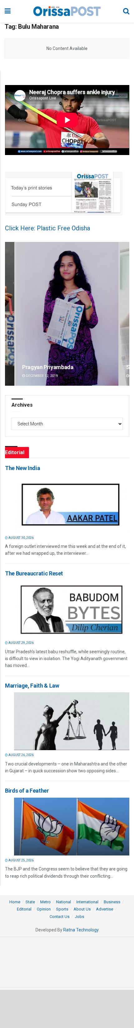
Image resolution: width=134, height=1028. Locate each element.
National (63, 902)
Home (14, 902)
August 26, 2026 (21, 755)
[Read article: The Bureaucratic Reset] (71, 609)
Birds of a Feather (27, 790)
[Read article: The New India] (71, 504)
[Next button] (124, 314)
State (30, 902)
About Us (82, 909)
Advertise (104, 909)
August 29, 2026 (21, 642)
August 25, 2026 (21, 860)
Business (112, 902)
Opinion (44, 909)
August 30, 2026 (21, 537)
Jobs (79, 916)
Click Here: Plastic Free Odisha (47, 228)
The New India (22, 468)
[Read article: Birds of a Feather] (71, 826)
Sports (62, 909)
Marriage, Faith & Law (32, 685)
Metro (45, 902)
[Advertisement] (67, 1008)
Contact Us (59, 916)
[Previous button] (9, 314)
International (87, 902)
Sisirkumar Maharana (48, 367)
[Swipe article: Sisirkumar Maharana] (67, 314)
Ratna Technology (81, 929)
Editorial (24, 909)
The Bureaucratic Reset (34, 573)
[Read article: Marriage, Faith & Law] (71, 721)
